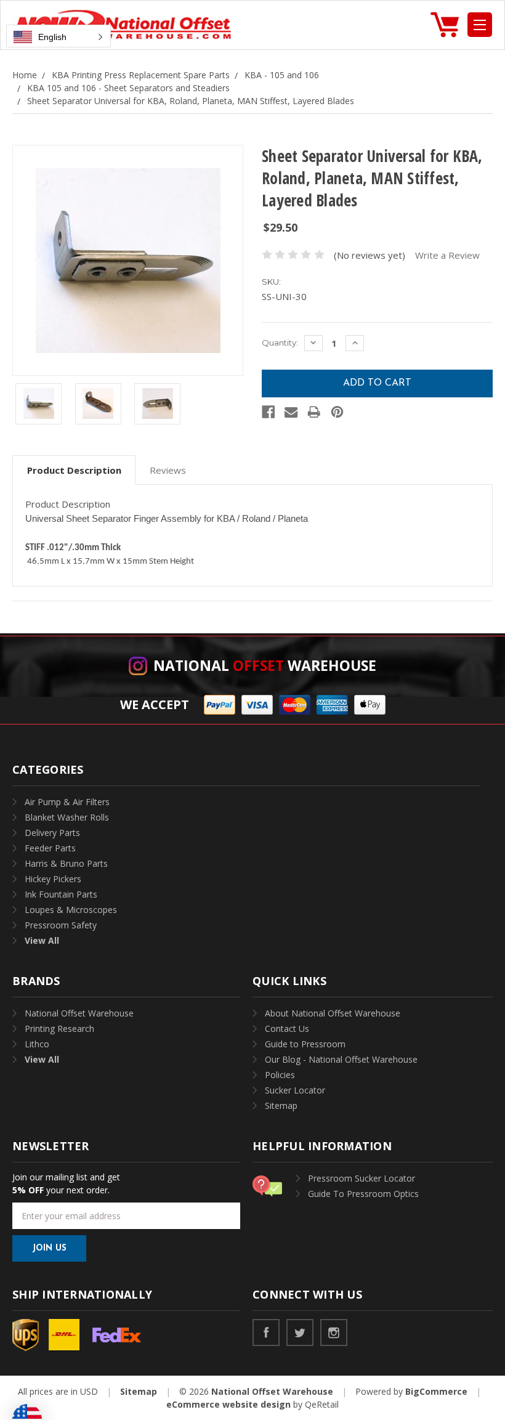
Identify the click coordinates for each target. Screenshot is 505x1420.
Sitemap (281, 1105)
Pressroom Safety (61, 925)
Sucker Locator (295, 1090)
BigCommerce (436, 1391)
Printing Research (59, 1028)
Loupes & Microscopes (71, 909)
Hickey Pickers (53, 879)
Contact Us (287, 1028)
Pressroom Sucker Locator (361, 1178)
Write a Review (447, 255)
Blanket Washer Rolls (67, 817)
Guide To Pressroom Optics (363, 1193)
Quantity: (280, 342)
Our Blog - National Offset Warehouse (341, 1059)
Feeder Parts (50, 848)
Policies (280, 1075)
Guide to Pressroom (305, 1044)
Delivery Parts (52, 832)
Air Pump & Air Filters (67, 802)
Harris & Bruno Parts (66, 863)
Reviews (168, 470)
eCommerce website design (228, 1404)
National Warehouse (264, 665)
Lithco (37, 1044)
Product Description (74, 470)
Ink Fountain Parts (61, 894)
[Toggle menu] (479, 24)
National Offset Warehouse (79, 1013)
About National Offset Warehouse (332, 1013)
